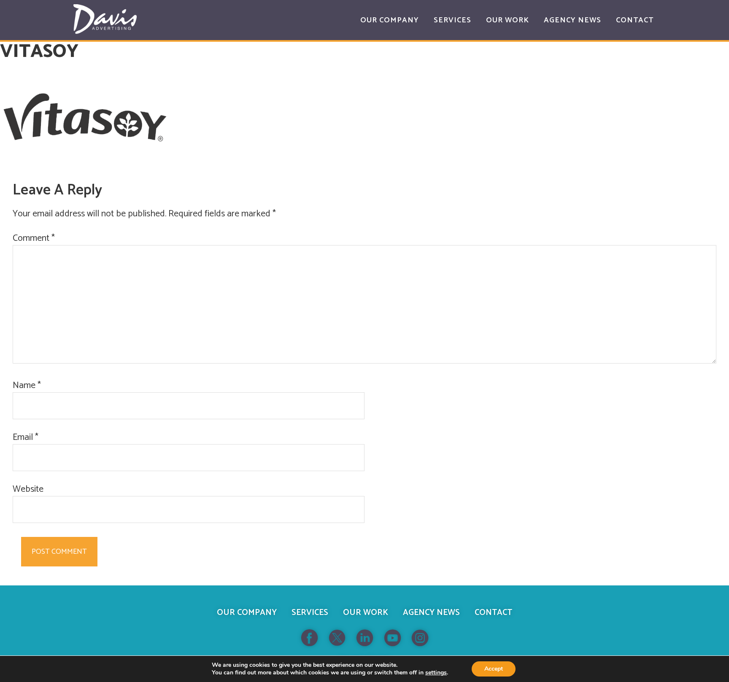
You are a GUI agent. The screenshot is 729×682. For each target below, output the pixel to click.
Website (28, 489)
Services (310, 613)
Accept (493, 669)
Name (27, 385)
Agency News (431, 613)
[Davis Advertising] (105, 19)
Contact (493, 613)
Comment (34, 238)
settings (436, 673)
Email (25, 437)
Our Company (247, 613)
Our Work (365, 613)
